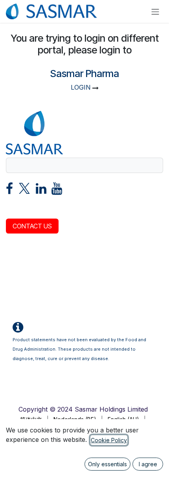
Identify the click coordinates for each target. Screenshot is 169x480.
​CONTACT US (32, 226)
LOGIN (81, 87)
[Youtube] (56, 191)
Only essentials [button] (107, 464)
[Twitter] (24, 191)
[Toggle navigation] (155, 11)
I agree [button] (148, 464)
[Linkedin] (41, 191)
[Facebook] (9, 191)
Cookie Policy (109, 440)
